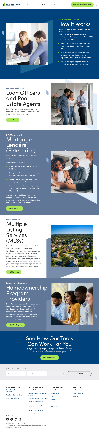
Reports (75, 396)
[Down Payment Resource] (12, 4)
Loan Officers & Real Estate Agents (37, 394)
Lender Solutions (15, 208)
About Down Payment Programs (13, 391)
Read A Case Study (49, 357)
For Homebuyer (78, 390)
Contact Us (54, 406)
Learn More (13, 120)
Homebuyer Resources (13, 398)
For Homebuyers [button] (30, 5)
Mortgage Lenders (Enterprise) (38, 398)
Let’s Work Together (16, 325)
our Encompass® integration (20, 195)
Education (31, 413)
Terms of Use (18, 427)
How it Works (32, 390)
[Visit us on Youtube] (16, 419)
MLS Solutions (14, 272)
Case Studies (55, 393)
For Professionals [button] (45, 5)
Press (52, 396)
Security (53, 403)
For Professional (78, 393)
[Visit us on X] (11, 419)
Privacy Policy (9, 427)
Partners (53, 400)
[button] (96, 5)
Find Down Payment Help (82, 4)
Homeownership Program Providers (36, 406)
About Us (53, 390)
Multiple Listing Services (36, 401)
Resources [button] (57, 5)
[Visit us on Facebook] (7, 419)
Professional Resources (35, 410)
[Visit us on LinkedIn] (20, 419)
